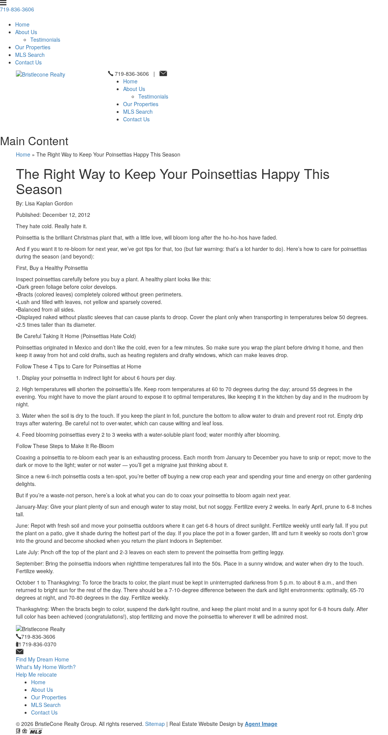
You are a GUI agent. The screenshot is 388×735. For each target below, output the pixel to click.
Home (22, 24)
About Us (26, 32)
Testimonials (45, 39)
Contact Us (28, 62)
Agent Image (261, 723)
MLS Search (30, 54)
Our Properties (32, 47)
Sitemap (155, 723)
